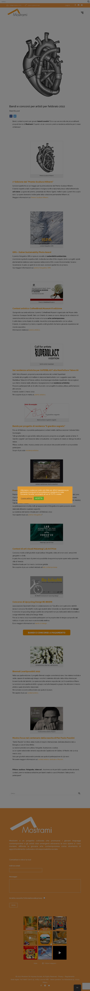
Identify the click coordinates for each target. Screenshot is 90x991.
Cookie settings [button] (26, 498)
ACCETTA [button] (38, 498)
